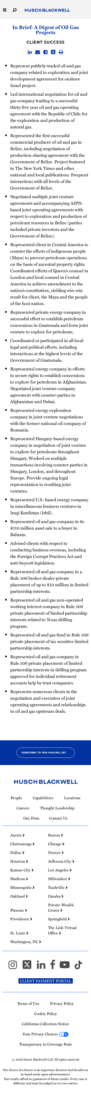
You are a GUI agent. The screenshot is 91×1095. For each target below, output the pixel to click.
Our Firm (31, 818)
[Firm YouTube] (67, 967)
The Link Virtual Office (62, 930)
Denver (55, 852)
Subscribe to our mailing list (44, 752)
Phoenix (17, 910)
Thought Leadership (57, 808)
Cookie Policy (45, 1013)
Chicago (55, 843)
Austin (16, 835)
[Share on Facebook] (45, 52)
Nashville (57, 887)
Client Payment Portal (45, 981)
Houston (18, 861)
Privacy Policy (62, 1003)
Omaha (54, 896)
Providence (20, 919)
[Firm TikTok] (78, 967)
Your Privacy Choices (41, 1034)
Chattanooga (21, 843)
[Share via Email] (37, 52)
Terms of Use (28, 1003)
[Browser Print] (61, 52)
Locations (72, 797)
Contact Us (58, 818)
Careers (23, 808)
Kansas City (21, 870)
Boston (54, 835)
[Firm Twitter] (29, 967)
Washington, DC (24, 941)
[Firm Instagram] (14, 967)
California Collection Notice (45, 1023)
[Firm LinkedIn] (43, 967)
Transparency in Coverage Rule (45, 1044)
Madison (18, 878)
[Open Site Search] (14, 9)
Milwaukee (58, 878)
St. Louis (18, 933)
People (16, 797)
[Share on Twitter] (53, 52)
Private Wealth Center (61, 907)
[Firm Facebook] (55, 967)
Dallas (16, 852)
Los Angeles (59, 870)
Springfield (58, 919)
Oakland (18, 896)
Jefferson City (60, 861)
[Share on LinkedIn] (29, 52)
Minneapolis (21, 887)
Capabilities (43, 797)
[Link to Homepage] (47, 10)
